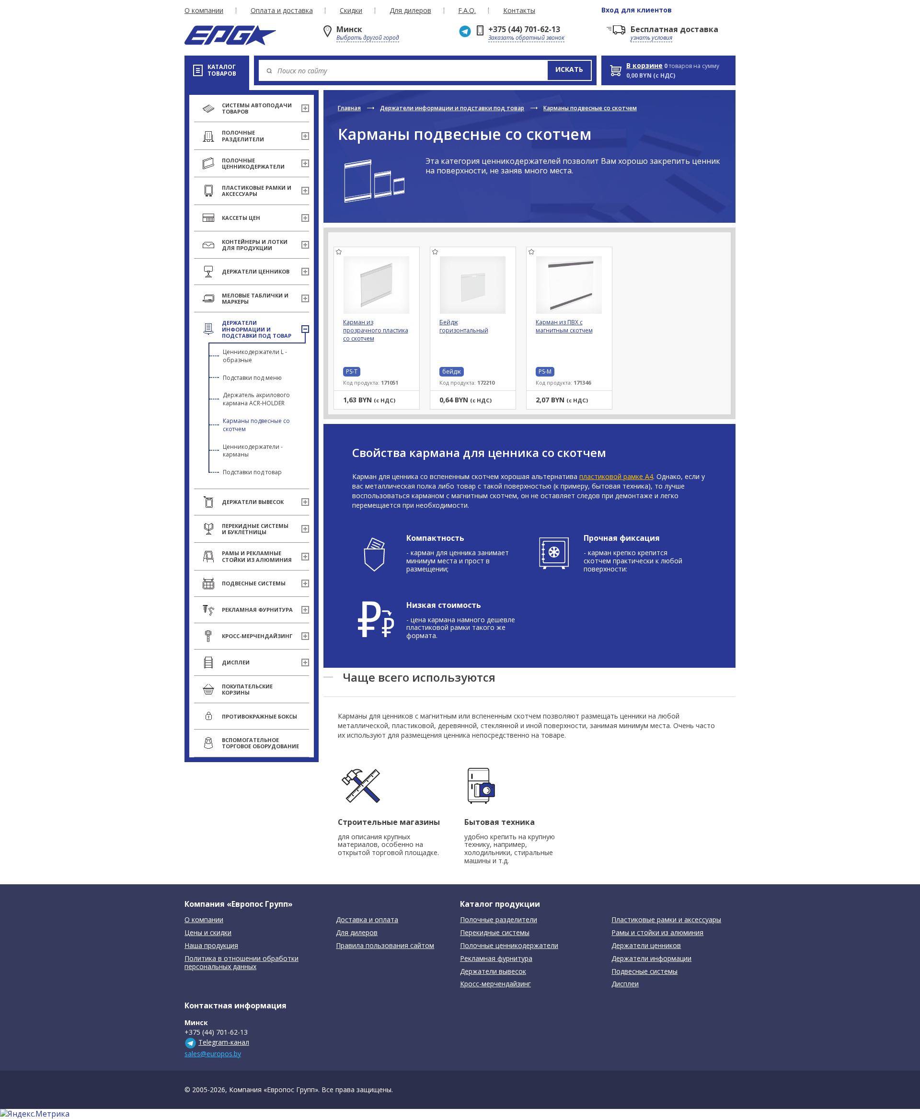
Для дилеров (410, 10)
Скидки (351, 10)
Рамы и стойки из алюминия (657, 933)
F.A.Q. (467, 10)
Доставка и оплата (367, 920)
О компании (203, 10)
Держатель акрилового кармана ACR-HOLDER (256, 399)
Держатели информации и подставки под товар (452, 108)
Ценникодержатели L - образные (255, 356)
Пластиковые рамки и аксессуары (666, 920)
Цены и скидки (207, 933)
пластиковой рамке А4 (616, 476)
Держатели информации (651, 959)
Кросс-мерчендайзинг (495, 984)
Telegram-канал (223, 1042)
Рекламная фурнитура (496, 959)
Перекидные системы (494, 933)
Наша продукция (211, 946)
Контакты (519, 10)
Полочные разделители (498, 920)
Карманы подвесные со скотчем (256, 425)
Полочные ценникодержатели (509, 946)
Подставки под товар (252, 472)
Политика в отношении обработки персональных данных (241, 963)
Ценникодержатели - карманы (253, 451)
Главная (349, 108)
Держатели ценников (646, 946)
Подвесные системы (644, 972)
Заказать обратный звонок (526, 38)
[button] (569, 70)
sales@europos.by (212, 1053)
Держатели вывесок (493, 972)
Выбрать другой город (367, 38)
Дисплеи (625, 984)
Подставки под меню (252, 378)
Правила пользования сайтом (385, 946)
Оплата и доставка (282, 10)
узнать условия (651, 38)
